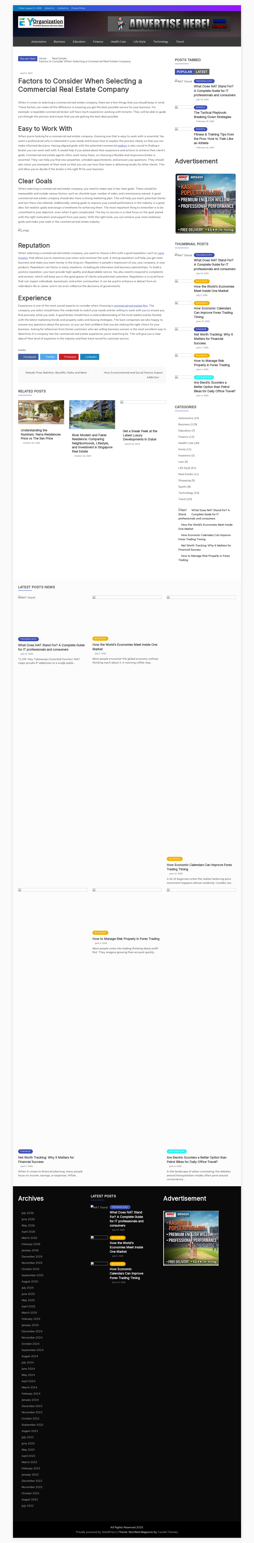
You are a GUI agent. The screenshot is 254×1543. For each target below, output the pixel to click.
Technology (160, 41)
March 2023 (29, 1462)
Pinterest (70, 356)
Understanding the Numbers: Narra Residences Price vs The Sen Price (41, 434)
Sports (200, 107)
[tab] (184, 72)
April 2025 (28, 1306)
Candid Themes (168, 1532)
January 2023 (30, 1474)
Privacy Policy (78, 8)
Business (59, 41)
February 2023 (31, 1468)
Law (181, 461)
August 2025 (30, 1281)
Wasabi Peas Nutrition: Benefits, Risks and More (56, 372)
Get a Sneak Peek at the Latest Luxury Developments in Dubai (140, 435)
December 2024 (32, 1331)
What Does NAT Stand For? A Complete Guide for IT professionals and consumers (215, 90)
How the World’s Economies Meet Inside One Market (126, 1247)
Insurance (184, 455)
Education (79, 41)
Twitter (50, 356)
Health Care (118, 41)
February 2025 (31, 1318)
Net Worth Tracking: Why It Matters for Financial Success (213, 339)
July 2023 (28, 1437)
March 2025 (29, 1312)
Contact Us (62, 8)
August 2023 (30, 1431)
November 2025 (32, 1262)
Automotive (38, 41)
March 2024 (29, 1387)
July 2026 (28, 1213)
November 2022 (32, 1487)
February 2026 (31, 1244)
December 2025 (32, 1256)
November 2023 (32, 1412)
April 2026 (28, 1231)
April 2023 (28, 1456)
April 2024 (28, 1381)
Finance (98, 41)
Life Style (140, 41)
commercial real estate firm (131, 305)
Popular (184, 72)
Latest (202, 72)
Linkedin (91, 356)
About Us (49, 8)
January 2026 (30, 1250)
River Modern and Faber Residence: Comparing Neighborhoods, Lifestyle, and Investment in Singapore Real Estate (92, 443)
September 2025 (32, 1275)
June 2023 (28, 1443)
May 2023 (28, 1449)
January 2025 (30, 1325)
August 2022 (30, 1499)
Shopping (184, 480)
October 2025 (30, 1269)
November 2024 (32, 1337)
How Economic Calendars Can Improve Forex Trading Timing (213, 312)
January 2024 (30, 1399)
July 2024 (28, 1362)
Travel (180, 41)
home (182, 449)
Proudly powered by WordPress (96, 1532)
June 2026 (28, 1219)
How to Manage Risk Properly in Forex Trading (125, 939)
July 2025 (28, 1287)
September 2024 (32, 1350)
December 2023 (32, 1406)
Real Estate (185, 474)
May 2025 (28, 1300)
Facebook (29, 356)
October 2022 (30, 1493)
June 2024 (28, 1368)
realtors (122, 145)
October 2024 (30, 1343)
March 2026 (29, 1238)
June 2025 (28, 1294)
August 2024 (30, 1356)
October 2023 (30, 1418)
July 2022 (28, 1505)
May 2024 (28, 1375)
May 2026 (28, 1225)
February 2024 (31, 1393)
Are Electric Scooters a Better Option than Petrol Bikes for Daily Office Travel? (215, 387)
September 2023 (32, 1424)
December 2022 (32, 1480)
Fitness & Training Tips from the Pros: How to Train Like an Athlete (214, 139)
